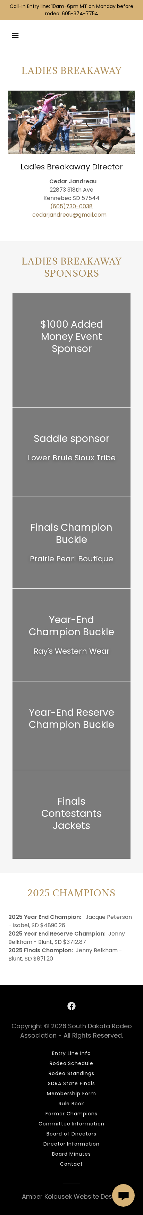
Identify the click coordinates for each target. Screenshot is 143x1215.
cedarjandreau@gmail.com (70, 215)
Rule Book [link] (72, 1103)
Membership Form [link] (71, 1093)
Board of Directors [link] (71, 1133)
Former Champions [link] (71, 1113)
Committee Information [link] (72, 1123)
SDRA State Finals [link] (71, 1083)
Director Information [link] (71, 1143)
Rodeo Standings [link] (71, 1073)
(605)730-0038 (71, 206)
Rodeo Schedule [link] (72, 1063)
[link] (71, 1006)
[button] (15, 35)
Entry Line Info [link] (71, 1053)
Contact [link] (71, 1163)
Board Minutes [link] (71, 1153)
